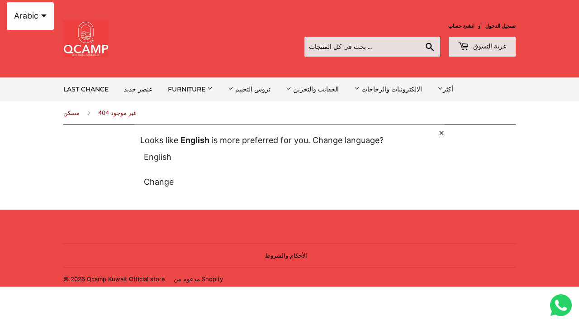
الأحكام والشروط (286, 255)
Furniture (187, 89)
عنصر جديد (138, 89)
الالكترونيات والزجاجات (391, 89)
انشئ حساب (461, 26)
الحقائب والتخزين (315, 89)
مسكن (71, 112)
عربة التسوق (489, 46)
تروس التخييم (252, 89)
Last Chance (86, 89)
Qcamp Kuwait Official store (126, 279)
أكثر (448, 89)
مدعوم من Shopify (198, 279)
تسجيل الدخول (500, 26)
